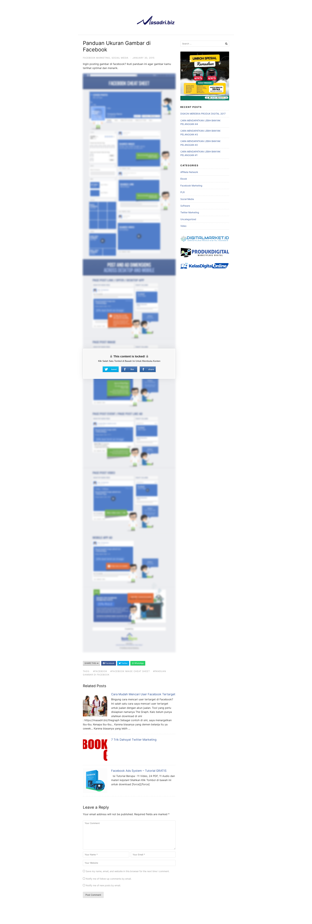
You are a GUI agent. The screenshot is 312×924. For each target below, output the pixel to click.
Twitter (124, 663)
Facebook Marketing (96, 57)
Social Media (120, 57)
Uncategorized (188, 219)
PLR (182, 192)
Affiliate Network (189, 172)
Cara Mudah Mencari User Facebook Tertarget (143, 694)
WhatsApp (139, 663)
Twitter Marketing (189, 212)
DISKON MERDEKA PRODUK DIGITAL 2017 (203, 113)
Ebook (183, 178)
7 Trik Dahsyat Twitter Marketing (133, 739)
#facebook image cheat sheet (130, 671)
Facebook (109, 663)
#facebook (100, 671)
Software (185, 205)
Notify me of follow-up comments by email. (108, 878)
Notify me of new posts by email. (103, 885)
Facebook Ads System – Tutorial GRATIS (138, 770)
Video (183, 225)
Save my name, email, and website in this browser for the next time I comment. (127, 871)
